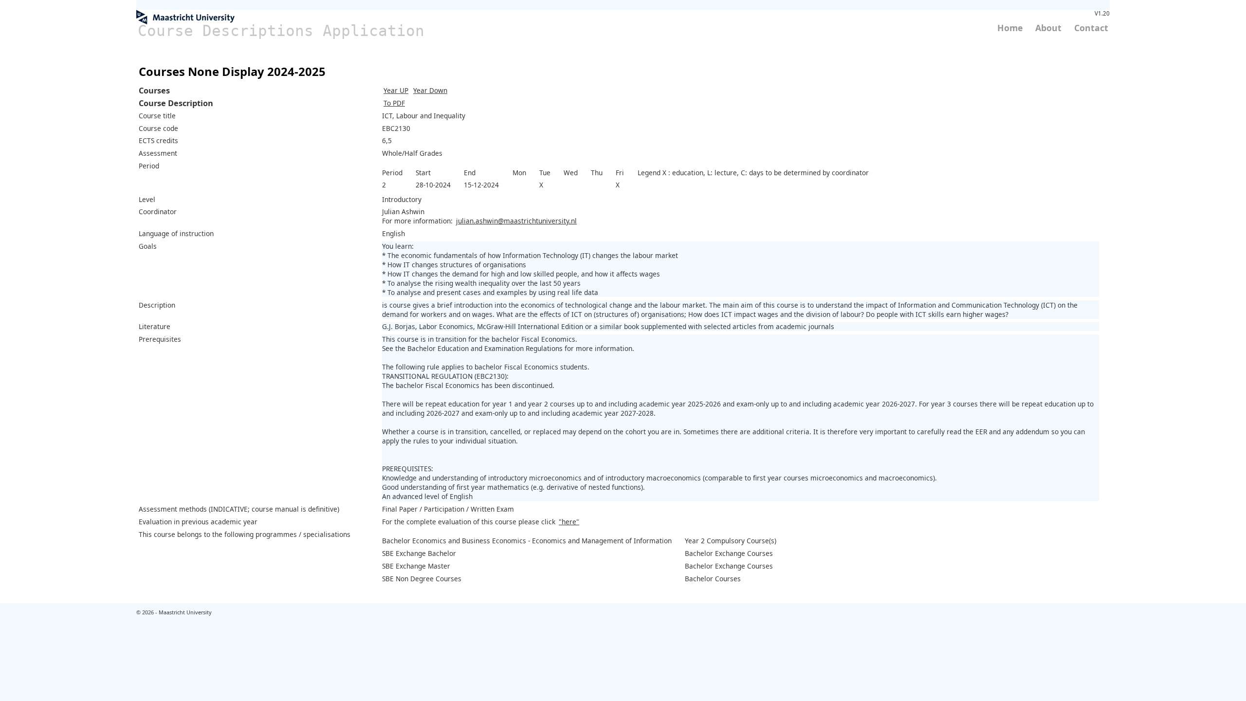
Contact (1091, 28)
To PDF (394, 103)
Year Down (430, 90)
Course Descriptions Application (281, 30)
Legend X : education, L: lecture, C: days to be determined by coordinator (753, 172)
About (1048, 28)
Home (1010, 28)
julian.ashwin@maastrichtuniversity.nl (516, 220)
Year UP (396, 90)
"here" (569, 521)
